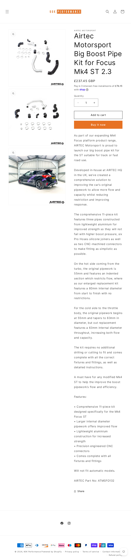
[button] (7, 11)
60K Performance (32, 551)
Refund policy (115, 555)
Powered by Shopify (51, 551)
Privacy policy (72, 551)
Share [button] (80, 491)
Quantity (79, 96)
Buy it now (98, 124)
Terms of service (91, 551)
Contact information (112, 551)
